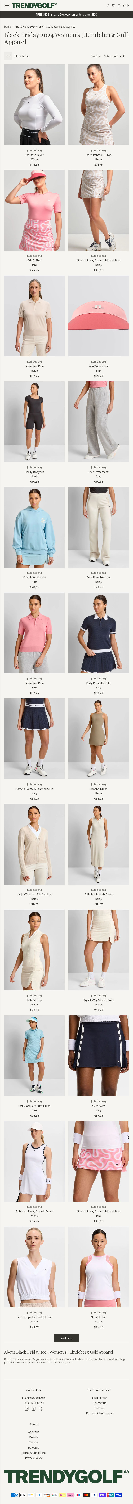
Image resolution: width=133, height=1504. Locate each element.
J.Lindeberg (34, 150)
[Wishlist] (113, 5)
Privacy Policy (33, 1458)
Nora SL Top (98, 1317)
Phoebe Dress (98, 789)
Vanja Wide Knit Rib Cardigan (34, 894)
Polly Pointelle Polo (98, 683)
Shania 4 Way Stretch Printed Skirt (98, 260)
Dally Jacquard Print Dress (34, 1106)
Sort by (95, 56)
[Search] (108, 5)
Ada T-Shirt (34, 260)
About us (33, 1432)
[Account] (119, 5)
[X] (40, 1409)
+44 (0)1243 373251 (33, 1403)
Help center (99, 1397)
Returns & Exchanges (99, 1413)
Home (7, 26)
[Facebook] (33, 1409)
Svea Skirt (98, 1106)
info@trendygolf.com (34, 1397)
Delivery (99, 1408)
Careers (33, 1442)
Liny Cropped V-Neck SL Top (34, 1317)
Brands (33, 1437)
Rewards (33, 1447)
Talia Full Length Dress (98, 894)
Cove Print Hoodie (34, 577)
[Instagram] (26, 1409)
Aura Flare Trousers (99, 577)
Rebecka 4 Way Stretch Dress (34, 1211)
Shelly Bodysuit (34, 472)
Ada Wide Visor (98, 366)
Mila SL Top (34, 1000)
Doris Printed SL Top (99, 155)
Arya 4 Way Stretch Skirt (98, 1000)
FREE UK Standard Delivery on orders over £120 (66, 14)
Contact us (99, 1403)
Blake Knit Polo (34, 366)
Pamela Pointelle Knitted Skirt (34, 789)
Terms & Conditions (33, 1453)
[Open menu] (7, 5)
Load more (66, 1338)
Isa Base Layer (34, 155)
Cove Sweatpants (99, 472)
